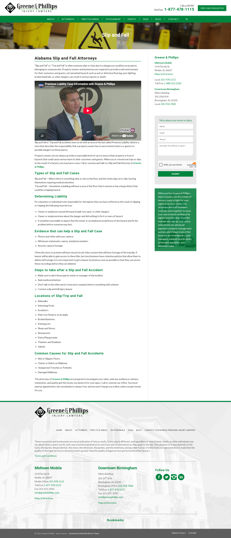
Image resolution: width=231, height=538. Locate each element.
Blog (139, 430)
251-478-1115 (168, 79)
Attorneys (81, 430)
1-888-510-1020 (172, 83)
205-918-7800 (168, 104)
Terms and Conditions (46, 455)
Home (59, 430)
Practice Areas (98, 430)
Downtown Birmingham (117, 468)
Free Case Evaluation (212, 8)
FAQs (130, 430)
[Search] (185, 19)
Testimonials (117, 430)
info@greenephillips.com (47, 492)
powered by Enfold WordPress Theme (84, 533)
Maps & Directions (164, 74)
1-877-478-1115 (179, 9)
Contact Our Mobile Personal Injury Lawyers (170, 430)
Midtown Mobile (48, 468)
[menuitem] (50, 19)
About (68, 430)
